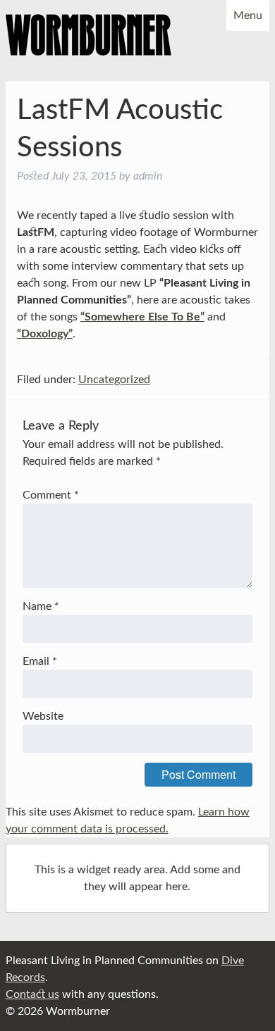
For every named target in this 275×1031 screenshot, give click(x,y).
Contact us (32, 994)
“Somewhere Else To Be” (142, 317)
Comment (51, 495)
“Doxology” (45, 333)
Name (41, 606)
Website (43, 716)
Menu (247, 15)
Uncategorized (114, 379)
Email (40, 661)
